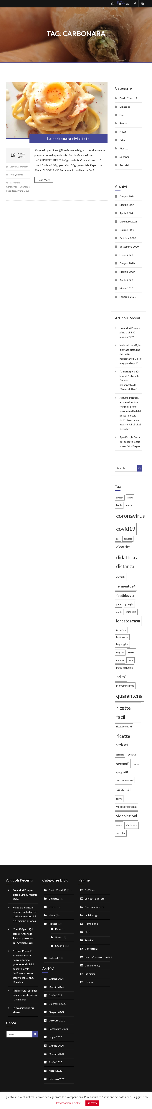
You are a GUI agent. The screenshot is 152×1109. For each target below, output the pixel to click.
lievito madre (122, 637)
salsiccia (120, 754)
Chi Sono (90, 890)
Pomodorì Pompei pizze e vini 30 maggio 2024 (130, 332)
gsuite (119, 612)
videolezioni (126, 816)
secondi (122, 763)
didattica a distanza (127, 561)
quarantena (129, 695)
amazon (119, 497)
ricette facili (123, 712)
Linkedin (142, 3)
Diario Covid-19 (128, 98)
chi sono (89, 982)
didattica (123, 547)
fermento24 (126, 586)
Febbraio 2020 (128, 296)
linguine (120, 652)
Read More (44, 179)
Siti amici (90, 973)
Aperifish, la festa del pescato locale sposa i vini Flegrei (130, 442)
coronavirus (12, 186)
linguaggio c (122, 644)
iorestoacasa (128, 620)
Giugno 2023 (127, 229)
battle (119, 505)
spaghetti (122, 772)
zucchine (120, 833)
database (128, 538)
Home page (91, 923)
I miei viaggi (91, 915)
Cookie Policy (92, 965)
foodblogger (125, 595)
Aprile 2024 (126, 213)
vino (119, 825)
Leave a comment (19, 166)
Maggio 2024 (127, 204)
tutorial (123, 789)
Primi (12, 174)
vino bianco (131, 825)
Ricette (19, 174)
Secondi (124, 156)
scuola (132, 754)
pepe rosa (11, 190)
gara (118, 604)
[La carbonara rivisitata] (57, 110)
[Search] (139, 468)
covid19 (125, 528)
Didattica (125, 106)
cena (129, 505)
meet (131, 652)
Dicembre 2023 (128, 221)
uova (26, 190)
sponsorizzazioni (124, 780)
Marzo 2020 (126, 288)
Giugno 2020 (127, 263)
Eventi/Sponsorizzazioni (98, 957)
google (129, 604)
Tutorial (124, 165)
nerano (120, 660)
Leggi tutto (140, 1097)
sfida (136, 764)
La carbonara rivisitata (68, 139)
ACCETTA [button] (92, 1103)
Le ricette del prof (95, 898)
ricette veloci (123, 740)
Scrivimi (89, 940)
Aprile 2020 (126, 280)
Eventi (123, 123)
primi (20, 190)
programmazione (125, 685)
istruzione (121, 630)
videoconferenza (126, 806)
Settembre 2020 (129, 246)
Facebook (134, 3)
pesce (130, 660)
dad (118, 538)
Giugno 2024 (127, 196)
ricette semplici (124, 726)
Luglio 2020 (126, 254)
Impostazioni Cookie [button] (68, 1103)
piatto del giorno (124, 667)
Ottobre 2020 (128, 238)
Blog (87, 932)
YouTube (127, 3)
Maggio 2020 (127, 271)
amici (130, 497)
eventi (120, 577)
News (123, 131)
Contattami (91, 948)
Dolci (122, 115)
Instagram (112, 3)
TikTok (120, 2)
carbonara (15, 182)
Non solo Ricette (94, 906)
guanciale (25, 186)
